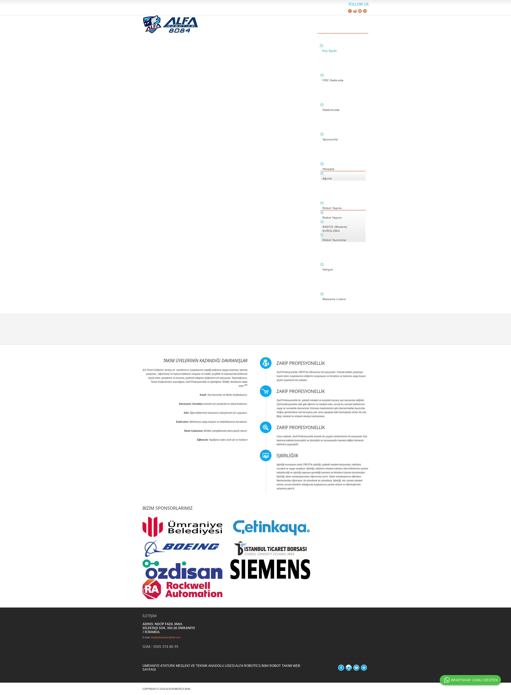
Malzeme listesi (334, 299)
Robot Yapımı (332, 208)
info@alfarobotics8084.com (165, 637)
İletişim (328, 269)
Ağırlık (327, 178)
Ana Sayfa (329, 50)
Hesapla (328, 169)
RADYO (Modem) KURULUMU (335, 228)
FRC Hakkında (333, 80)
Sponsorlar (330, 139)
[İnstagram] (355, 11)
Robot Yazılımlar (335, 240)
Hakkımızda (331, 109)
